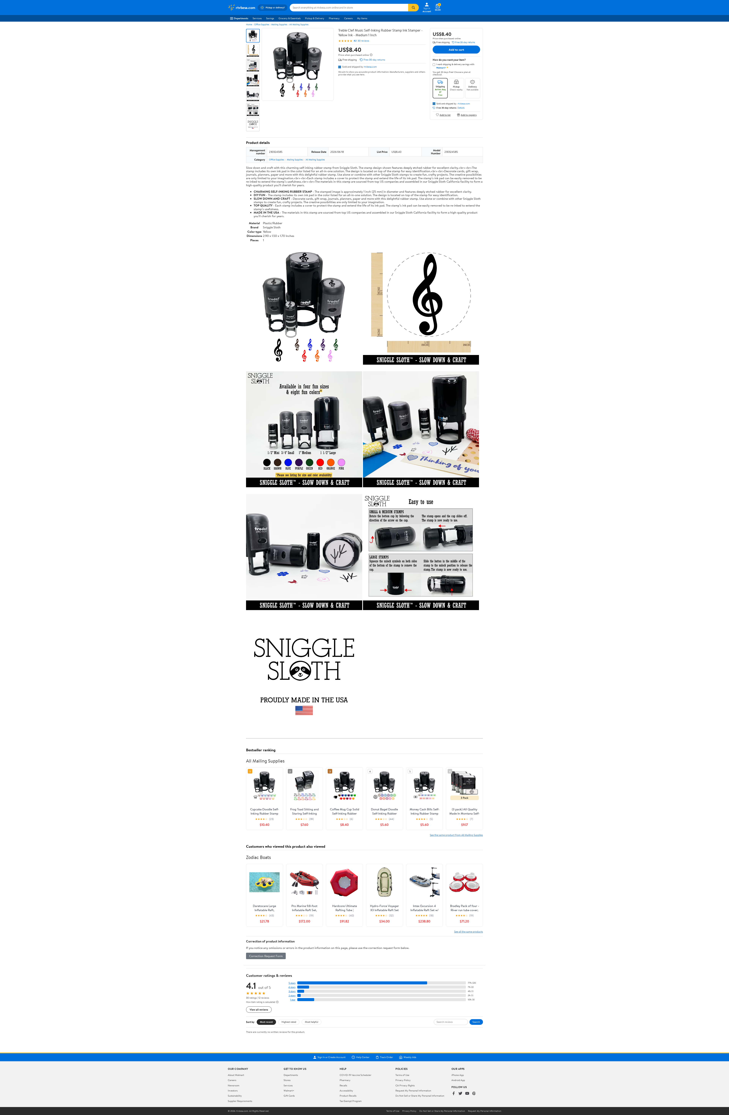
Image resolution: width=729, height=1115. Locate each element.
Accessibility (346, 1090)
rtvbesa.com (370, 66)
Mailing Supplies (279, 24)
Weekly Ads (410, 1057)
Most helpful (311, 1022)
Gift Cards (289, 1095)
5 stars (292, 983)
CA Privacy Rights (405, 1085)
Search (476, 1022)
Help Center (362, 1057)
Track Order (386, 1057)
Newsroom (233, 1085)
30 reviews (363, 40)
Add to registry (469, 114)
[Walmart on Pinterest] (474, 1093)
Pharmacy (334, 18)
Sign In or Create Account (332, 1057)
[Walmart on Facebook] (453, 1093)
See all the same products (468, 931)
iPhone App (457, 1075)
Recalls (343, 1085)
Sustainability (235, 1095)
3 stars (292, 991)
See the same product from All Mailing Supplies (456, 835)
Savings (270, 18)
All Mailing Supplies (298, 24)
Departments (241, 18)
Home (249, 24)
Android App (458, 1080)
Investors (232, 1090)
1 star (292, 999)
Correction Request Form (266, 956)
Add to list (445, 114)
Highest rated (289, 1022)
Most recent (266, 1022)
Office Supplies (261, 24)
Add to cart (456, 49)
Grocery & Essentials (290, 18)
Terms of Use (402, 1075)
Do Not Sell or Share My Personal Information (419, 1095)
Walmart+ (289, 1090)
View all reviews (259, 1009)
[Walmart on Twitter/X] (460, 1093)
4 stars (291, 987)
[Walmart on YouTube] (467, 1093)
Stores (287, 1080)
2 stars (292, 995)
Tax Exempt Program (351, 1101)
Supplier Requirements (240, 1101)
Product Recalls (348, 1095)
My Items (362, 18)
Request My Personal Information (413, 1090)
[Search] (413, 7)
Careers (348, 18)
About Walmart (236, 1075)
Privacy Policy (403, 1080)
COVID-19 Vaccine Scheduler (355, 1075)
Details (461, 107)
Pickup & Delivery (314, 18)
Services (257, 18)
